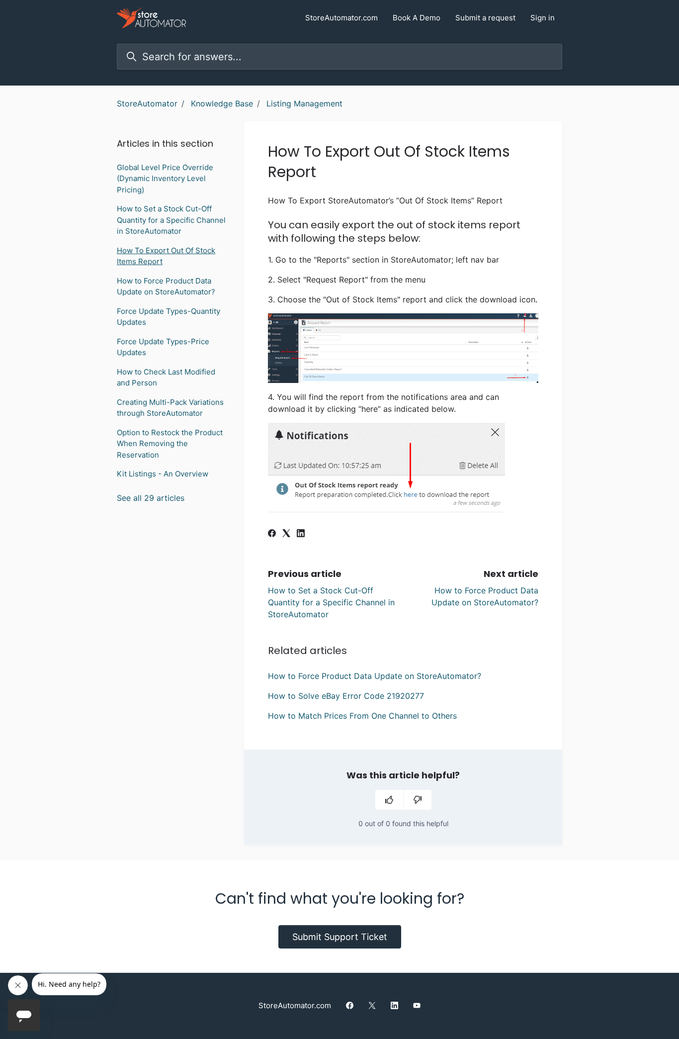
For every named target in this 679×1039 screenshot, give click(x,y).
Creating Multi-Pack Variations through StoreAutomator (170, 407)
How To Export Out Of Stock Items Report (166, 256)
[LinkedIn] (301, 534)
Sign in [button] (542, 17)
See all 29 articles (150, 498)
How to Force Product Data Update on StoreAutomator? (374, 676)
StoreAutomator (147, 103)
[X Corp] (286, 534)
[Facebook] (272, 534)
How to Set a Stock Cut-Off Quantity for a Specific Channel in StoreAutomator (331, 602)
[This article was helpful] (389, 799)
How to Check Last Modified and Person (166, 377)
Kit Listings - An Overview (162, 473)
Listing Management (304, 103)
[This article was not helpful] (417, 799)
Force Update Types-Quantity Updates (168, 316)
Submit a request (485, 17)
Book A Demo (416, 17)
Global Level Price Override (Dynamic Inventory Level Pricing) (165, 178)
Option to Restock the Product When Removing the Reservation (170, 444)
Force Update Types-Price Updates (163, 347)
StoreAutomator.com (341, 17)
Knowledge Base (222, 103)
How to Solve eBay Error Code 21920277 (346, 696)
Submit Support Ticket (339, 937)
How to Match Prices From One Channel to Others (362, 716)
